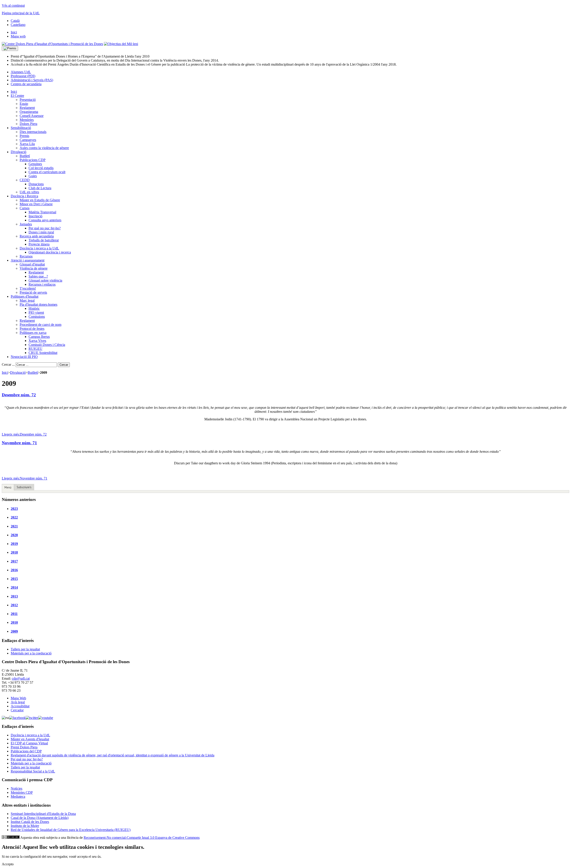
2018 (14, 552)
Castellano (18, 25)
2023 (14, 509)
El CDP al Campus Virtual (29, 743)
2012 (14, 605)
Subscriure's (24, 487)
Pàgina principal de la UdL (21, 13)
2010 (14, 622)
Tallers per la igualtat (25, 649)
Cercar (64, 364)
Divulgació (18, 372)
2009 (14, 631)
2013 (14, 596)
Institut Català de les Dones (30, 822)
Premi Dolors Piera (24, 747)
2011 (14, 614)
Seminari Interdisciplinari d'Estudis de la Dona (43, 814)
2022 (14, 517)
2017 (14, 561)
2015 (14, 579)
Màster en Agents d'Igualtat (30, 739)
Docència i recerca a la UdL (30, 735)
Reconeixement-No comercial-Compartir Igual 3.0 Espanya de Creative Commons (142, 837)
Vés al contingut (13, 5)
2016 (14, 570)
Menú (7, 487)
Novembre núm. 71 (19, 442)
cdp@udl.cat (21, 678)
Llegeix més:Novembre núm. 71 (24, 478)
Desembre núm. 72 (19, 394)
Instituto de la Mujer (25, 826)
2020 (14, 535)
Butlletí (33, 372)
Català (15, 21)
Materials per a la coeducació (31, 653)
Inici (5, 372)
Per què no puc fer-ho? (27, 759)
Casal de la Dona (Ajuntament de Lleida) (39, 818)
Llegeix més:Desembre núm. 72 (24, 434)
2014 (14, 587)
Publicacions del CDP (26, 751)
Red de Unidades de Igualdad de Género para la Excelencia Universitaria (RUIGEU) (70, 830)
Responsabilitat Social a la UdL (33, 771)
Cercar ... (8, 364)
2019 (14, 544)
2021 (14, 526)
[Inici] (52, 44)
